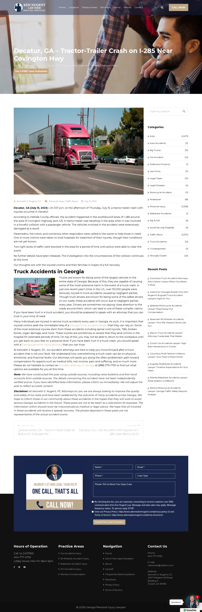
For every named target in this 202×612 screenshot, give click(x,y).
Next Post (131, 425)
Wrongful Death (158, 255)
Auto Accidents (158, 143)
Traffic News (71, 201)
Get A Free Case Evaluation (119, 558)
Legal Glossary (157, 185)
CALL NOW (178, 7)
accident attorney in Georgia (76, 365)
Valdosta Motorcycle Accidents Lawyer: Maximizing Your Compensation (165, 309)
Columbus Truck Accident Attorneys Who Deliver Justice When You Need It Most (168, 281)
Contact (139, 7)
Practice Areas (89, 7)
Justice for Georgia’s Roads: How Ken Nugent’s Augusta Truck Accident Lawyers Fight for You (168, 295)
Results (127, 7)
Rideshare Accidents (160, 213)
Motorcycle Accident (161, 192)
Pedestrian (155, 199)
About (117, 7)
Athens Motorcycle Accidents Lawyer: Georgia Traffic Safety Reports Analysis (167, 391)
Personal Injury (56, 201)
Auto (152, 136)
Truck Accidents (158, 241)
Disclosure (110, 579)
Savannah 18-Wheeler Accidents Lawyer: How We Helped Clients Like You (167, 322)
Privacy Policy (112, 584)
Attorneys (105, 7)
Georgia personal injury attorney (42, 344)
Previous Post (27, 425)
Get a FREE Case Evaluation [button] (31, 71)
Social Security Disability (162, 227)
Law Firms (155, 171)
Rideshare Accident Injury (73, 564)
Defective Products (160, 164)
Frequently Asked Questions (120, 574)
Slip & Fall (155, 220)
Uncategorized (157, 248)
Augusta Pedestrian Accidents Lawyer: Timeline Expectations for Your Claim (168, 367)
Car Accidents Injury (70, 553)
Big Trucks (155, 150)
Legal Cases (156, 178)
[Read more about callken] (29, 7)
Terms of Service (113, 590)
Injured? (109, 569)
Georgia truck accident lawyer (88, 325)
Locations (74, 7)
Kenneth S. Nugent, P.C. (29, 201)
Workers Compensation (72, 574)
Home (62, 7)
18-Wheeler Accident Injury (74, 558)
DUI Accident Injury (70, 569)
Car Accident (156, 157)
